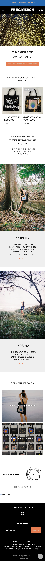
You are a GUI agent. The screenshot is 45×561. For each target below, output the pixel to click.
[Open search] (6, 10)
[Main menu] (3, 10)
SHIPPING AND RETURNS (13, 546)
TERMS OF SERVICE (13, 549)
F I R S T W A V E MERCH (30, 549)
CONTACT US (18, 542)
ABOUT (28, 542)
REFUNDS (37, 546)
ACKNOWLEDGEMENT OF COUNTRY (22, 544)
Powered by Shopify (22, 558)
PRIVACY (28, 546)
